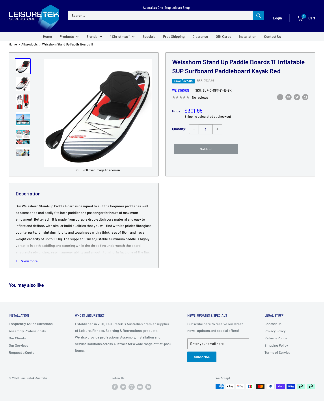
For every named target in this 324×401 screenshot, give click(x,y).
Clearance (200, 36)
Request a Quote (21, 352)
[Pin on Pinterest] (288, 96)
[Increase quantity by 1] (217, 129)
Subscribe (202, 357)
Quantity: (179, 129)
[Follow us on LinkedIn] (148, 387)
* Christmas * (120, 36)
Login (277, 18)
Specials (148, 36)
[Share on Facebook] (280, 96)
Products (67, 36)
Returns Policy (275, 338)
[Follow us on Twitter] (123, 387)
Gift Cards (223, 36)
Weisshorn (180, 90)
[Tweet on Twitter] (297, 96)
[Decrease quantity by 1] (194, 129)
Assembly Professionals (27, 331)
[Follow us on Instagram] (131, 387)
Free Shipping (174, 36)
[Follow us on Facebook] (115, 387)
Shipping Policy (276, 345)
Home (47, 36)
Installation (247, 36)
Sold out (206, 149)
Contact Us (272, 36)
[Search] (258, 15)
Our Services (18, 345)
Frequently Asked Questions (31, 324)
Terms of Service (277, 352)
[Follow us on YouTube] (140, 387)
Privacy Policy (275, 331)
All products (29, 44)
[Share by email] (305, 96)
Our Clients (17, 338)
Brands (91, 36)
